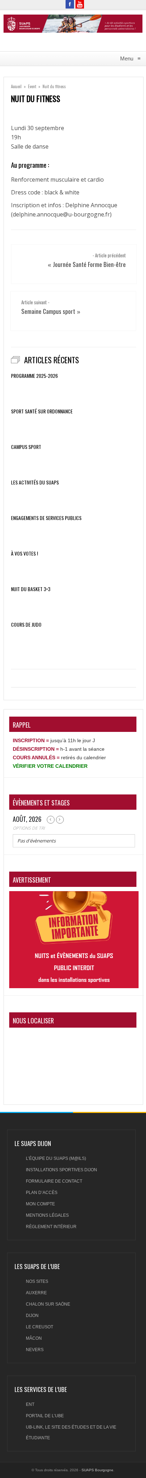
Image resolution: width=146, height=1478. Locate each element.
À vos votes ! (24, 553)
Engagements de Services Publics (46, 517)
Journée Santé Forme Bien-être (89, 264)
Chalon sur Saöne (48, 1304)
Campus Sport (26, 446)
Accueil (16, 86)
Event (32, 86)
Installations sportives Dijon (61, 1169)
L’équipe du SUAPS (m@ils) (56, 1158)
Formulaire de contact (54, 1181)
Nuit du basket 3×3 (30, 589)
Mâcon (34, 1338)
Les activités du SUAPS (35, 482)
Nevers (35, 1349)
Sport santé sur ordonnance (42, 411)
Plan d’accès (41, 1192)
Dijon (32, 1315)
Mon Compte (40, 1203)
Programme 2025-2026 (34, 375)
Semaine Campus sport (48, 311)
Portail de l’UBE (45, 1415)
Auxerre (36, 1292)
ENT (30, 1404)
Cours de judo (26, 624)
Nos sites (37, 1281)
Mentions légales (47, 1215)
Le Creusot (39, 1326)
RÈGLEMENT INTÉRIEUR (51, 1226)
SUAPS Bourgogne (97, 1470)
